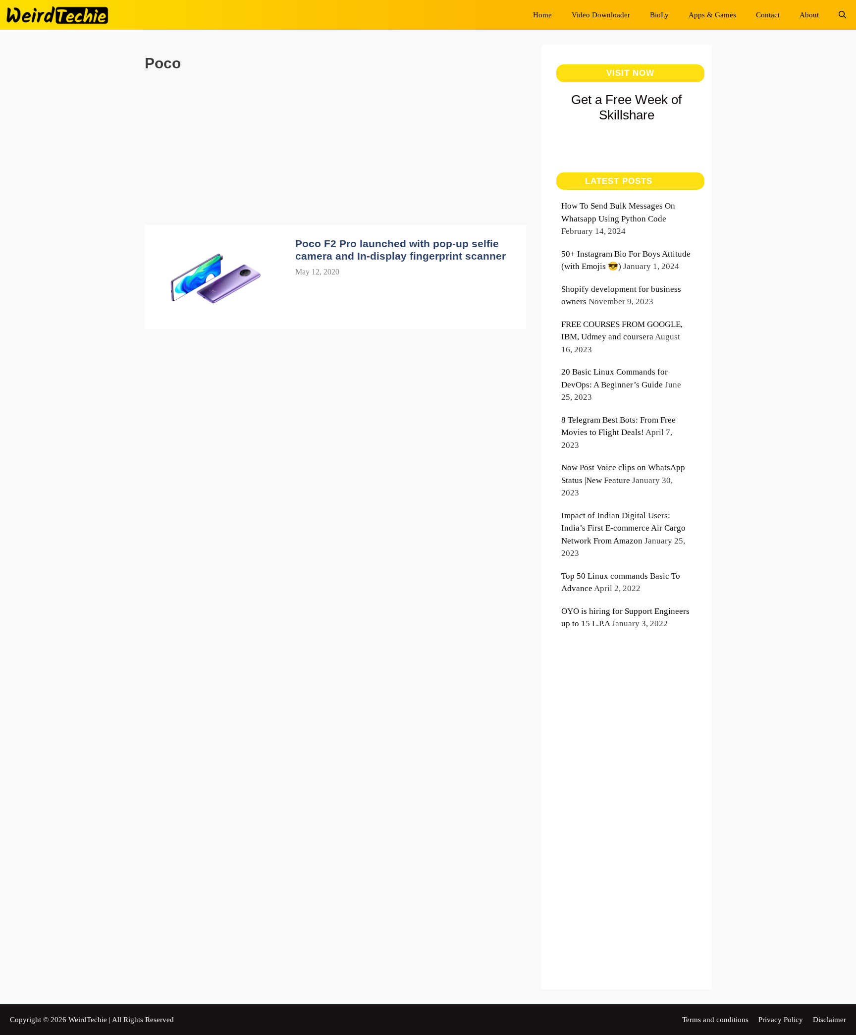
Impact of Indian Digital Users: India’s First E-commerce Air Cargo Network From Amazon (623, 528)
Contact (768, 15)
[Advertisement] (336, 155)
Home (542, 15)
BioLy (659, 15)
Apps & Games (712, 15)
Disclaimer (829, 1020)
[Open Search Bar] (842, 15)
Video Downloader (601, 15)
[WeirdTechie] (60, 15)
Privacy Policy (780, 1020)
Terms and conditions (715, 1020)
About (809, 15)
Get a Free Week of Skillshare (626, 107)
